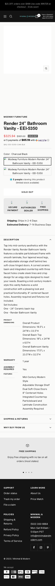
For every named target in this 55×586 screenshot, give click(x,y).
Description (11, 239)
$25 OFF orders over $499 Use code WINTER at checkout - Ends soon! (28, 5)
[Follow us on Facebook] (34, 547)
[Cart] (36, 16)
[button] (27, 140)
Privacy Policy (11, 535)
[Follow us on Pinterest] (47, 547)
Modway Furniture (15, 117)
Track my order (12, 499)
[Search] (10, 16)
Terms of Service (13, 540)
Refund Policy (11, 529)
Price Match (37, 499)
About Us (35, 493)
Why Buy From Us (14, 427)
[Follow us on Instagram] (40, 547)
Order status (10, 493)
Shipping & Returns (16, 419)
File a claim (10, 504)
